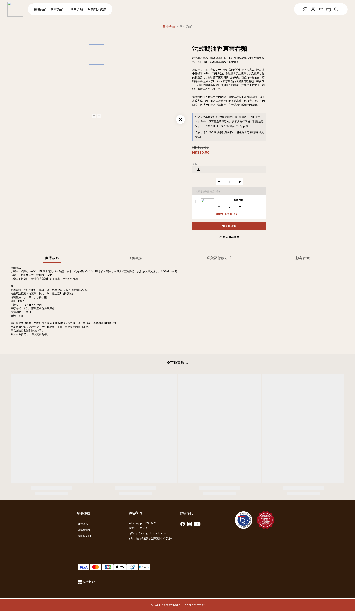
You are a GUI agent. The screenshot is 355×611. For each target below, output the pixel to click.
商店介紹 (77, 9)
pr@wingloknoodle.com (151, 533)
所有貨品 (57, 9)
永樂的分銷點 (97, 9)
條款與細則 (84, 536)
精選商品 (40, 9)
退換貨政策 (84, 530)
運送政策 (83, 524)
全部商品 (169, 26)
